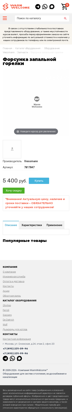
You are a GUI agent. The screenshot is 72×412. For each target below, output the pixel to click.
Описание (11, 225)
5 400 (10, 180)
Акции (6, 291)
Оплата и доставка (13, 281)
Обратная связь (12, 295)
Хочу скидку (14, 190)
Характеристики (32, 225)
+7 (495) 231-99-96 (15, 353)
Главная (7, 48)
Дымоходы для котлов (15, 329)
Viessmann (31, 161)
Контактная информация (17, 339)
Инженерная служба (14, 276)
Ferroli (6, 310)
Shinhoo (7, 305)
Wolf (5, 324)
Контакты (8, 286)
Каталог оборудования (27, 48)
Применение (54, 225)
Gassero (7, 315)
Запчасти (22, 52)
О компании (9, 271)
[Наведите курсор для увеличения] (36, 102)
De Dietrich (8, 319)
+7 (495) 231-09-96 (15, 348)
